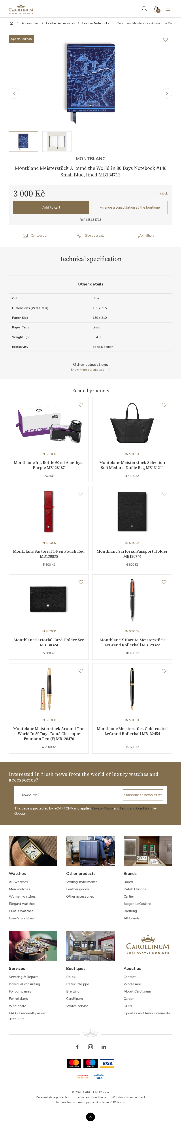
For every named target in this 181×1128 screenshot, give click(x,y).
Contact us (38, 235)
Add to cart (51, 207)
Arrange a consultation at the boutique (130, 207)
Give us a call (94, 235)
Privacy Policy (102, 808)
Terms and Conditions (135, 808)
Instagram (90, 1046)
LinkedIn (103, 1046)
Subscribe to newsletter (143, 795)
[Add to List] (167, 39)
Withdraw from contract (128, 1097)
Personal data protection (53, 1097)
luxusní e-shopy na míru (84, 1102)
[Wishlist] (80, 405)
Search (144, 9)
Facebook (77, 1046)
